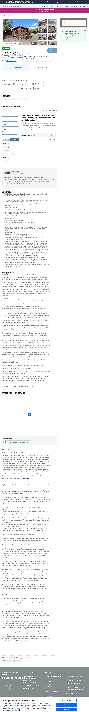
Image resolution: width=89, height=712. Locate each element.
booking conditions (7, 380)
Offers (66, 6)
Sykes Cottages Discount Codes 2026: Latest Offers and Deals (76, 679)
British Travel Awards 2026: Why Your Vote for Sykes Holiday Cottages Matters (76, 689)
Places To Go (59, 6)
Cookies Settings (66, 700)
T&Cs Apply (44, 11)
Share (54, 50)
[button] (5, 32)
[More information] (85, 31)
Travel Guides (82, 6)
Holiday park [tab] (43, 67)
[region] (44, 704)
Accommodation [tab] (15, 67)
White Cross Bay (11, 61)
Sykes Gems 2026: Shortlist (75, 676)
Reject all (66, 705)
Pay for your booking (52, 691)
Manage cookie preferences (54, 684)
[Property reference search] (22, 6)
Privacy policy (50, 679)
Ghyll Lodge (9, 52)
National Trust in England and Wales (18, 442)
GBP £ (71, 2)
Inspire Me (49, 696)
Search (15, 139)
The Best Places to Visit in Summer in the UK (75, 684)
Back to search (8, 15)
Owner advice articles (52, 694)
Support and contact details (53, 676)
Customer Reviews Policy (53, 689)
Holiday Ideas (73, 6)
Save (49, 50)
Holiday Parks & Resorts (47, 6)
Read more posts (72, 693)
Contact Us (65, 2)
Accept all (66, 709)
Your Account (81, 2)
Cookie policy (50, 681)
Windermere (25, 479)
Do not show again (30, 58)
